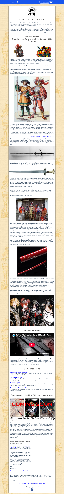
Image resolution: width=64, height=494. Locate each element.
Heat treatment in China (16, 377)
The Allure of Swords (15, 382)
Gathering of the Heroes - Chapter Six (19, 470)
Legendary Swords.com (39, 483)
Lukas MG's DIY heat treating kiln (18, 372)
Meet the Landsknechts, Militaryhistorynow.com (42, 136)
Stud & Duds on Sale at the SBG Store (19, 387)
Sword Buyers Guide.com (25, 483)
